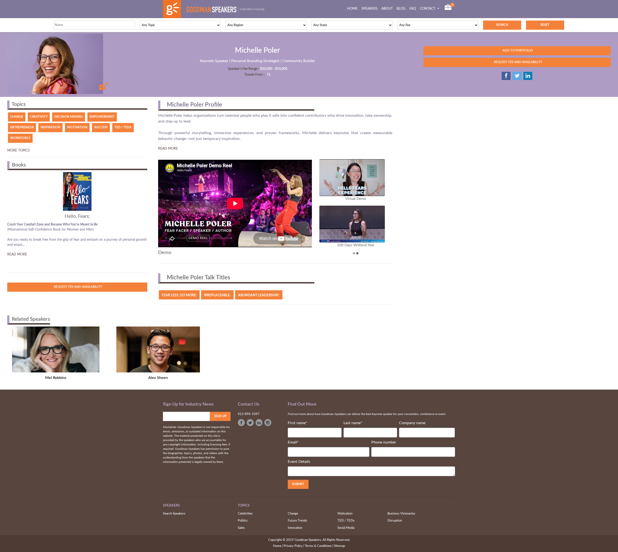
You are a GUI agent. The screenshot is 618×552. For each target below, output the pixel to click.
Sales (241, 528)
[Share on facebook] (506, 76)
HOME (353, 8)
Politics (243, 520)
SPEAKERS (369, 8)
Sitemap (339, 546)
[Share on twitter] (517, 76)
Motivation (344, 513)
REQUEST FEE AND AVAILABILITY (517, 62)
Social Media (345, 528)
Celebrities (245, 513)
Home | (278, 546)
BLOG (401, 8)
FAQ (412, 8)
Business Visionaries (401, 513)
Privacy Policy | (294, 546)
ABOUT (387, 8)
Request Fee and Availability (77, 287)
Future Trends (297, 520)
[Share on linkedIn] (527, 76)
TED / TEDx (345, 520)
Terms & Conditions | (319, 546)
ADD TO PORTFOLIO (517, 50)
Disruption (394, 520)
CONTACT (428, 8)
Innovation (295, 528)
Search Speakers (174, 513)
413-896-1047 (249, 414)
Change (293, 513)
